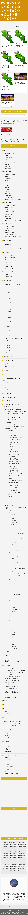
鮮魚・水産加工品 (12, 583)
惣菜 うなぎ (11, 565)
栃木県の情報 (14, 859)
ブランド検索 (8, 656)
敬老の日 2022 (9, 164)
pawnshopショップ (10, 425)
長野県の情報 (22, 868)
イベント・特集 (9, 505)
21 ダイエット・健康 (13, 470)
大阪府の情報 (14, 848)
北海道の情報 (22, 844)
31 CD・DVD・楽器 (13, 487)
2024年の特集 (7, 203)
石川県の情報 (22, 862)
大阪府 (10, 324)
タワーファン (10, 761)
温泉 (4, 704)
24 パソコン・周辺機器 (14, 475)
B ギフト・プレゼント (9, 272)
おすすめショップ (8, 374)
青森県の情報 (5, 870)
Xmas (6, 744)
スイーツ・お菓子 (12, 541)
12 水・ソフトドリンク (14, 454)
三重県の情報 (13, 842)
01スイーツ (8, 732)
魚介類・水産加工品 (15, 618)
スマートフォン (15, 516)
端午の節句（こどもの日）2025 (13, 236)
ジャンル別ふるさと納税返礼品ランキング (16, 672)
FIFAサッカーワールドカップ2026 (14, 385)
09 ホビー (11, 449)
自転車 (6, 365)
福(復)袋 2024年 (9, 197)
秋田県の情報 (14, 866)
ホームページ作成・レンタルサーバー (18, 547)
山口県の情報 (22, 851)
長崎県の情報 (14, 868)
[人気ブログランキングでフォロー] (14, 123)
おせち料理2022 (9, 746)
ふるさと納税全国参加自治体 (12, 678)
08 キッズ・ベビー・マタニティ (16, 447)
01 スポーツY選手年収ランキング (13, 726)
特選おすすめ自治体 (10, 691)
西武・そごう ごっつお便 (12, 189)
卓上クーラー (10, 768)
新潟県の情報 (22, 857)
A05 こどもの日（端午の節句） (13, 261)
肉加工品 (14, 646)
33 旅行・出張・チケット (14, 490)
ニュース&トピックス (9, 397)
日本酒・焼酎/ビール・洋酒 (12, 662)
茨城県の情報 (5, 868)
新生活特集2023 (9, 192)
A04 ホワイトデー (9, 259)
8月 (11, 500)
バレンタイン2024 (9, 211)
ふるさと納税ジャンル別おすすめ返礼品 (15, 670)
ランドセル (9, 713)
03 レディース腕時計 (11, 419)
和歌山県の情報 (14, 846)
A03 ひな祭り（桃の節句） (12, 257)
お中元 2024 (8, 207)
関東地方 (9, 326)
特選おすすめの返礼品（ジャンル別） (14, 686)
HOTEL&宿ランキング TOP (10, 280)
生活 (4, 708)
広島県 (10, 289)
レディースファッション (14, 592)
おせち (13, 631)
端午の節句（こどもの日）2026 (14, 248)
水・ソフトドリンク (15, 641)
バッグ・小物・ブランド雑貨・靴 (16, 589)
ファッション (10, 585)
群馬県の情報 (22, 866)
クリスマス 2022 (9, 159)
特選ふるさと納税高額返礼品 (12, 693)
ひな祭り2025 (8, 228)
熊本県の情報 (14, 862)
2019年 (8, 342)
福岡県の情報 (23, 864)
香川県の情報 (22, 870)
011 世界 (9, 728)
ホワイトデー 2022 (10, 162)
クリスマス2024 (9, 209)
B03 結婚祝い (8, 276)
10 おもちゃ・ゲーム (13, 451)
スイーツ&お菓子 (7, 393)
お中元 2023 (8, 176)
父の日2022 (8, 168)
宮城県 (10, 315)
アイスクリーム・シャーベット (17, 602)
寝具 (13, 558)
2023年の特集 (7, 172)
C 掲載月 (9, 494)
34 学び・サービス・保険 (14, 492)
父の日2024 (8, 218)
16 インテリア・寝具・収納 (15, 461)
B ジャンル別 (10, 432)
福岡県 (10, 307)
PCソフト (13, 544)
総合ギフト (11, 581)
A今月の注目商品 (10, 430)
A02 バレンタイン (9, 255)
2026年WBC (9, 389)
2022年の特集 (7, 151)
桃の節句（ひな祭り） (12, 247)
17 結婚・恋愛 (14, 522)
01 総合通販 (13, 514)
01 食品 (10, 674)
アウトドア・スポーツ (9, 360)
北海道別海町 (11, 600)
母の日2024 (8, 216)
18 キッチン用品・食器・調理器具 (16, 465)
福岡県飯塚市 (11, 620)
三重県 (10, 319)
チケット (12, 624)
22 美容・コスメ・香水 (14, 472)
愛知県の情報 (14, 857)
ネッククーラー (10, 763)
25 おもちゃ (9, 422)
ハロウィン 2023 (9, 184)
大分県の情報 (5, 848)
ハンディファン (10, 764)
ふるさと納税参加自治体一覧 (12, 680)
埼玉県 (10, 330)
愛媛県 (10, 290)
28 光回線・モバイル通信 (14, 482)
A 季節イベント (7, 252)
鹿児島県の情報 (22, 873)
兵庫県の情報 (14, 844)
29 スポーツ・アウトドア (14, 484)
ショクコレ (13, 537)
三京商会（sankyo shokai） (15, 594)
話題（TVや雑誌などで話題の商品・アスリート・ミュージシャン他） (13, 722)
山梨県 (10, 295)
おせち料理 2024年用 (11, 174)
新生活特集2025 (9, 230)
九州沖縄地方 (10, 302)
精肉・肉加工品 (12, 579)
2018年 (8, 340)
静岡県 (10, 300)
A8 (9, 512)
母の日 (8, 651)
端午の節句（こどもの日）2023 (13, 199)
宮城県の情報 (5, 851)
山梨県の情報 (14, 853)
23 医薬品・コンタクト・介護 (15, 473)
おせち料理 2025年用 (11, 205)
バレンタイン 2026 (10, 243)
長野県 (10, 298)
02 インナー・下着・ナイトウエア (16, 437)
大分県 (10, 304)
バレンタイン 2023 (10, 182)
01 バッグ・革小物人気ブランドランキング (16, 411)
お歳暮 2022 (8, 157)
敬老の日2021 (8, 752)
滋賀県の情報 (5, 862)
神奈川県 (11, 335)
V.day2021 (5, 842)
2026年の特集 (7, 240)
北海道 (10, 313)
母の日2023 (8, 193)
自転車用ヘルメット (10, 772)
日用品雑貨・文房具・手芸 (14, 575)
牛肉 (8, 684)
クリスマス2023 (9, 180)
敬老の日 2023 (9, 187)
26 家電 (10, 478)
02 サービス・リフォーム (14, 676)
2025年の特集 (7, 224)
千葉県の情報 (5, 846)
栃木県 (10, 334)
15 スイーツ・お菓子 (13, 459)
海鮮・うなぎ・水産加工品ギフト (18, 573)
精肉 (13, 607)
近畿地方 (9, 317)
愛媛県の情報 (5, 857)
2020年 (8, 344)
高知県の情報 (5, 873)
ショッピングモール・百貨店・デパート (17, 534)
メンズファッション (13, 590)
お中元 (6, 748)
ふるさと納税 (6, 665)
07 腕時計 (11, 446)
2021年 (8, 345)
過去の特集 (6, 741)
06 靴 (10, 444)
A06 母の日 (8, 263)
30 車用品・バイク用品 (14, 485)
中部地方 (9, 292)
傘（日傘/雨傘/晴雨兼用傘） (13, 234)
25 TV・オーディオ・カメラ (15, 477)
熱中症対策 (8, 757)
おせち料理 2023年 (10, 153)
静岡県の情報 (14, 870)
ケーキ (12, 604)
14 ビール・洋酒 (12, 458)
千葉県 (10, 329)
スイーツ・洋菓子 (11, 658)
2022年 (8, 347)
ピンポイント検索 (9, 668)
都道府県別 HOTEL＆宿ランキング (14, 353)
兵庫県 (10, 323)
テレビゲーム (13, 528)
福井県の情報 (15, 864)
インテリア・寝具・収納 (16, 556)
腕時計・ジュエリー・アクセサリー (16, 596)
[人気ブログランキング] (14, 129)
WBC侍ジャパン (9, 733)
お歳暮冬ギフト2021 (10, 750)
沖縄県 (10, 306)
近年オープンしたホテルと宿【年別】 (15, 338)
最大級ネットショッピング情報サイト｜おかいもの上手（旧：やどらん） (10, 10)
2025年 (8, 421)
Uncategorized (7, 356)
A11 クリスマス (9, 268)
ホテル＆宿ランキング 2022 (12, 285)
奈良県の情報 (22, 848)
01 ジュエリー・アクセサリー (13, 695)
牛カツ (13, 613)
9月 (11, 502)
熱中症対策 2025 (9, 232)
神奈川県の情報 (6, 864)
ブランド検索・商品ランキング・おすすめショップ (13, 405)
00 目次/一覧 (12, 434)
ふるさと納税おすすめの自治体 (13, 598)
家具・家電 (11, 554)
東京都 (10, 332)
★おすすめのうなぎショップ (17, 567)
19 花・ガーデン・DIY (13, 466)
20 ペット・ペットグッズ (14, 468)
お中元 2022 (8, 155)
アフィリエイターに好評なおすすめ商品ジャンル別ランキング (15, 427)
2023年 (8, 349)
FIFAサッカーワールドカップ (12, 383)
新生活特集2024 (9, 214)
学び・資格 (11, 552)
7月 (11, 498)
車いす (13, 638)
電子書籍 (14, 520)
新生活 (6, 711)
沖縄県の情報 (22, 859)
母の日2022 (8, 166)
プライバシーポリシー (11, 910)
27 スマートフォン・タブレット (16, 480)
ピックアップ (6, 401)
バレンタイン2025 (9, 226)
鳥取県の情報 (14, 873)
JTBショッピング (12, 524)
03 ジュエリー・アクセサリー (15, 439)
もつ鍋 (13, 633)
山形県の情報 (5, 853)
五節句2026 (8, 245)
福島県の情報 (5, 866)
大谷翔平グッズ (10, 737)
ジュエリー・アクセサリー (14, 532)
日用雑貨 (12, 636)
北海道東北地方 (10, 311)
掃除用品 (12, 577)
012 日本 (9, 729)
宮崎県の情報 (14, 851)
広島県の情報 (22, 855)
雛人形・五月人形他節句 (16, 530)
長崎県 (10, 309)
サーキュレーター (11, 759)
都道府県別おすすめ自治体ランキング (14, 697)
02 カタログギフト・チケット (13, 688)
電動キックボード (9, 367)
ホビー (12, 627)
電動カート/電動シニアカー (12, 773)
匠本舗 (12, 571)
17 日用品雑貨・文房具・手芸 (15, 463)
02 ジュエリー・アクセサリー (13, 417)
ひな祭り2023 (8, 185)
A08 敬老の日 (8, 266)
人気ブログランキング (6, 134)
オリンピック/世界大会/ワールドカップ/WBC (13, 379)
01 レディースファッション (13, 416)
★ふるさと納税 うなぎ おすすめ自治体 (18, 569)
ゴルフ (6, 363)
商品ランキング (9, 660)
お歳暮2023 (8, 178)
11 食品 (10, 453)
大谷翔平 (7, 735)
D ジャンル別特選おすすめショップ (14, 413)
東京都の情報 (5, 859)
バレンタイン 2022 (10, 161)
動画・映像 (14, 518)
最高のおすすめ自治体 (10, 682)
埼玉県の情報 (23, 846)
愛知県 (10, 296)
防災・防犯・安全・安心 (9, 755)
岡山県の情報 (5, 855)
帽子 (8, 769)
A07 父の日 (8, 264)
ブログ (5, 701)
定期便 (13, 634)
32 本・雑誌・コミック (14, 489)
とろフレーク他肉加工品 (17, 609)
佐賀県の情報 (5, 844)
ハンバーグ (14, 611)
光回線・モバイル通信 (13, 550)
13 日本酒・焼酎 (12, 456)
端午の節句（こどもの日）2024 (13, 220)
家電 (11, 560)
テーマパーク (8, 283)
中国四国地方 (10, 287)
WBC (6, 387)
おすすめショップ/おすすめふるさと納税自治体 (15, 507)
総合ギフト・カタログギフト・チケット (18, 615)
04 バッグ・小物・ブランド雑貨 (13, 409)
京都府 (10, 321)
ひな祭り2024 (8, 213)
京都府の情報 (21, 842)
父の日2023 (8, 195)
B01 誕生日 (8, 274)
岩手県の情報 (14, 855)
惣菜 (11, 629)
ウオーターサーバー (16, 562)
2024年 (8, 350)
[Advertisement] (14, 793)
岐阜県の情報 (22, 853)
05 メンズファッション (14, 442)
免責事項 (19, 910)
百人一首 (5, 717)
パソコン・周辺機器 (13, 542)
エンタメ (5, 370)
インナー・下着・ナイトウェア (15, 587)
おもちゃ (11, 526)
